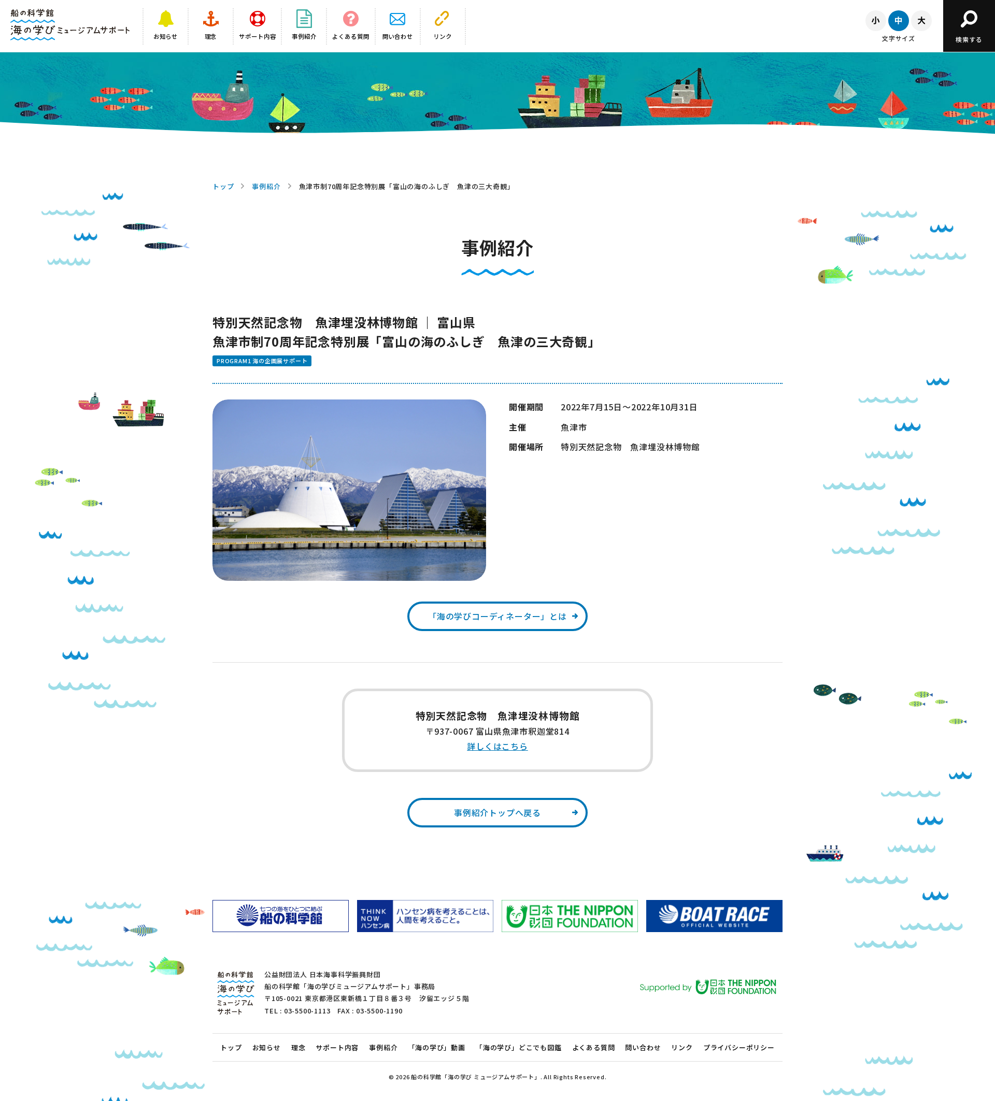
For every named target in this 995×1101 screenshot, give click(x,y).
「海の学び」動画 (436, 1047)
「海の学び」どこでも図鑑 (519, 1047)
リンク (681, 1047)
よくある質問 (593, 1047)
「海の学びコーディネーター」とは (497, 616)
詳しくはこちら (497, 746)
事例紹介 (266, 186)
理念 (298, 1047)
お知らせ (266, 1047)
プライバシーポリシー (739, 1047)
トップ (223, 186)
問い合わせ (643, 1047)
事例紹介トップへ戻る (497, 812)
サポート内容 (337, 1047)
